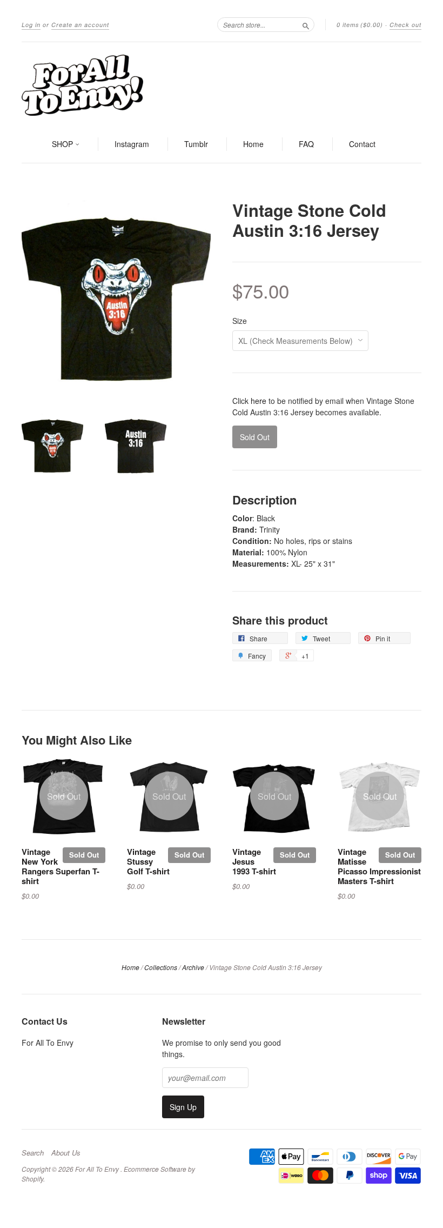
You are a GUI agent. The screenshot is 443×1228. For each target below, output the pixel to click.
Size (239, 320)
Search (33, 1153)
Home (253, 143)
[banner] (221, 84)
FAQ (306, 143)
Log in (31, 25)
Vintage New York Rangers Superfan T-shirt (60, 866)
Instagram (132, 143)
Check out (405, 25)
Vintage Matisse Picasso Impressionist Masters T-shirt (379, 866)
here (258, 400)
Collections (160, 967)
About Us (65, 1153)
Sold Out (84, 854)
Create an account (80, 25)
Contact (362, 143)
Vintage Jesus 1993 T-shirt (254, 861)
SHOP (63, 143)
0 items (360, 25)
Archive (193, 967)
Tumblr (196, 143)
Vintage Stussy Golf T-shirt (148, 861)
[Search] (306, 24)
